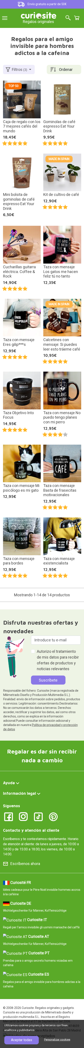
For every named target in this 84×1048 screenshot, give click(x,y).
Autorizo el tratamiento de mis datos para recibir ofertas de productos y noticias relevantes (58, 660)
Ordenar (66, 69)
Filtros (19, 69)
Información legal (19, 793)
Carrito (76, 17)
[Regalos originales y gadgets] (38, 15)
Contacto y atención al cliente (31, 830)
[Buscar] (68, 18)
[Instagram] (23, 816)
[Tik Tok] (38, 816)
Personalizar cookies (57, 1039)
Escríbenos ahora (25, 863)
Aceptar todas (21, 1040)
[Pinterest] (53, 816)
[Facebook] (8, 816)
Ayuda (9, 783)
